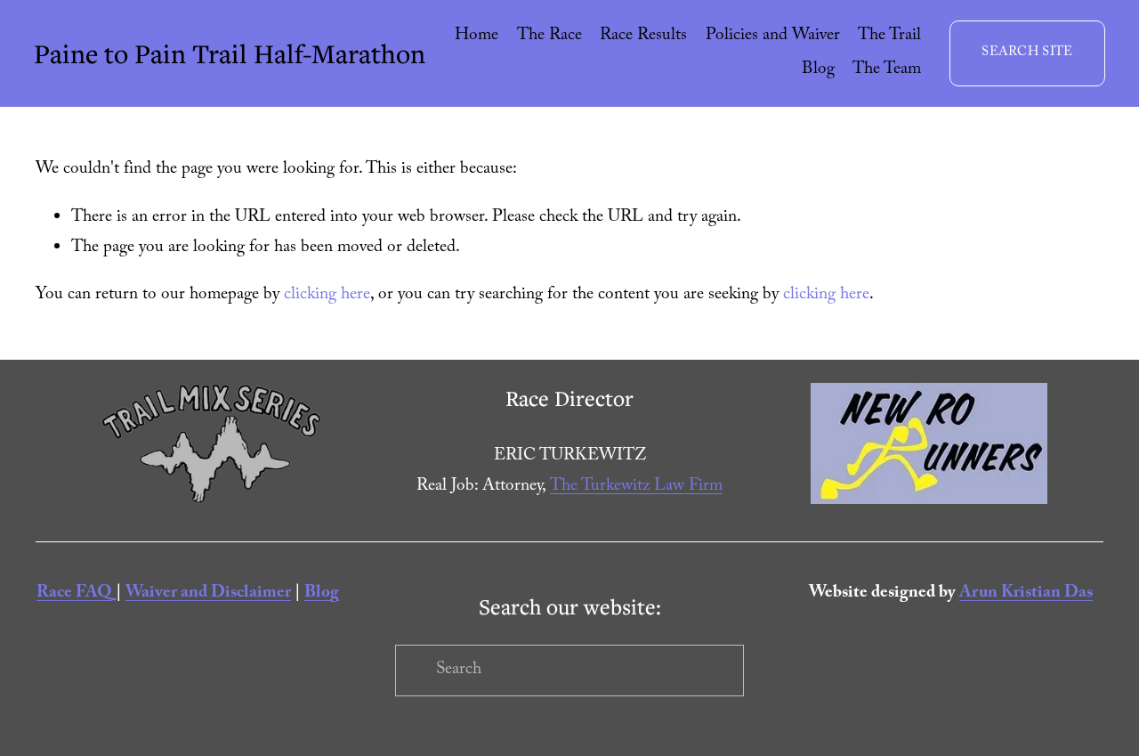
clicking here (327, 295)
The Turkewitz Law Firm (636, 487)
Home (476, 36)
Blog (818, 70)
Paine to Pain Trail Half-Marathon (229, 53)
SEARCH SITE (1026, 53)
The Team (886, 70)
